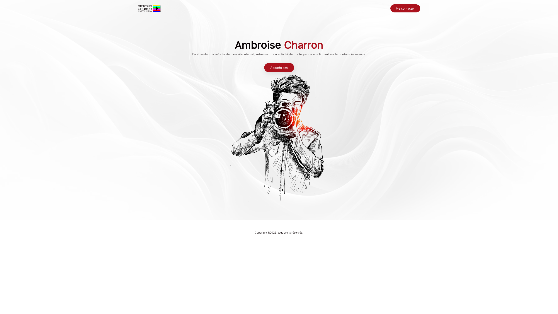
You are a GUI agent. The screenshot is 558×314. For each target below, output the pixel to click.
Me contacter (405, 8)
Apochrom (279, 67)
